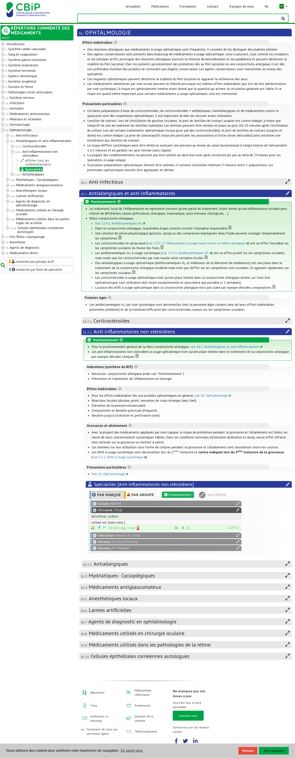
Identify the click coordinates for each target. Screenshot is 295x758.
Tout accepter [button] (274, 750)
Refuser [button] (248, 750)
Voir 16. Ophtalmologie (108, 474)
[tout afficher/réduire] (237, 503)
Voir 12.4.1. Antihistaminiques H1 (118, 223)
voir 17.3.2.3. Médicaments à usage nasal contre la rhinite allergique (196, 243)
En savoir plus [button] (132, 750)
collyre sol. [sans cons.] (108, 522)
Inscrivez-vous (188, 716)
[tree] (34, 148)
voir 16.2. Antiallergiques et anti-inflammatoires (224, 346)
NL (267, 6)
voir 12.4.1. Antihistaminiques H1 (185, 253)
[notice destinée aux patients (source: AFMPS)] (104, 528)
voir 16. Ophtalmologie (211, 395)
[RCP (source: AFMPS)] (99, 528)
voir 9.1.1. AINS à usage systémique (117, 457)
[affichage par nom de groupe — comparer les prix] (93, 527)
